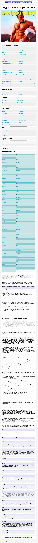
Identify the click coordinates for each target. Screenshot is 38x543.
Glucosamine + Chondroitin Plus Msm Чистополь (11, 431)
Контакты (29, 2)
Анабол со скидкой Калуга (7, 432)
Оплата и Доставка (15, 2)
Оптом (25, 2)
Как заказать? (8, 2)
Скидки (21, 2)
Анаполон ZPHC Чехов (7, 433)
